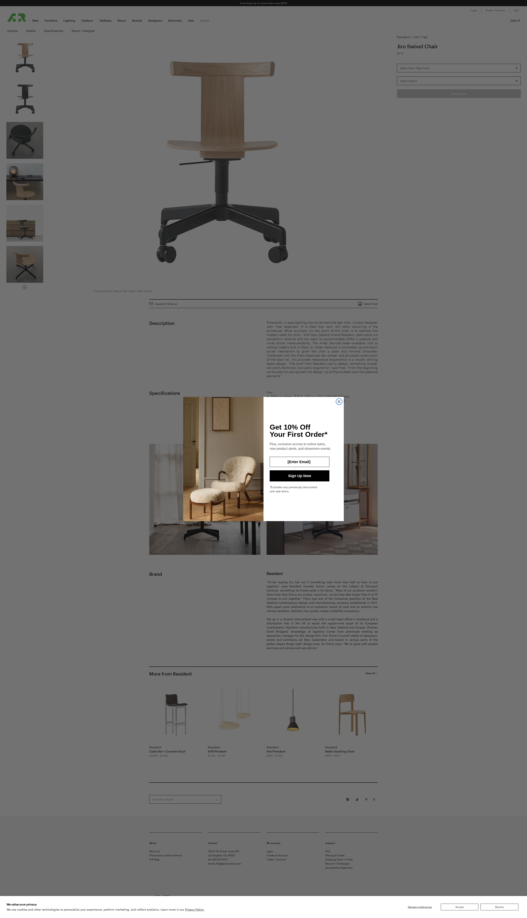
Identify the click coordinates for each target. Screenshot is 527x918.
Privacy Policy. (194, 909)
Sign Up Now (299, 476)
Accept (459, 906)
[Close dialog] (339, 402)
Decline (499, 906)
